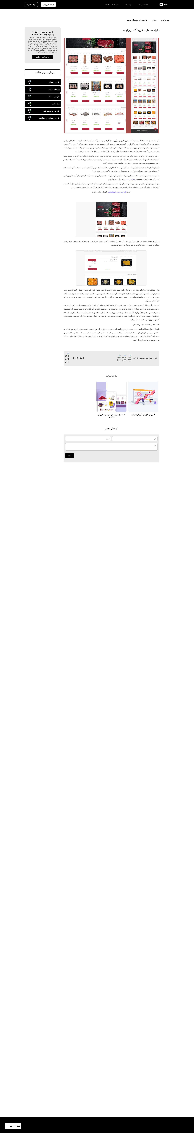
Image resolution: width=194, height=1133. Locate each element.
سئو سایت (56, 104)
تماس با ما (115, 4)
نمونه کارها (129, 4)
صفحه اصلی (165, 20)
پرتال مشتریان (31, 4)
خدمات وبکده (143, 4)
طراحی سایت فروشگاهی (117, 192)
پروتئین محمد (130, 179)
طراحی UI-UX (54, 97)
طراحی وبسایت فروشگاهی (49, 118)
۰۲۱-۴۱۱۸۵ (77, 358)
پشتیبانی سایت (54, 89)
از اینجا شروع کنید (48, 5)
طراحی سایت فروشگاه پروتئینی (136, 20)
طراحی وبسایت (54, 82)
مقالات (107, 4)
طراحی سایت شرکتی (51, 111)
